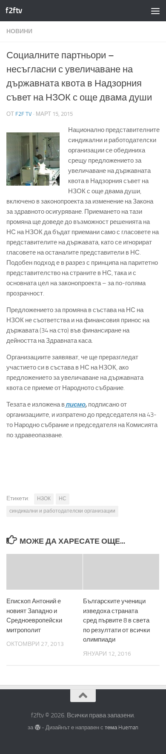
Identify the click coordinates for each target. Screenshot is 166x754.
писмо (75, 404)
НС (62, 499)
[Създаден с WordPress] (37, 727)
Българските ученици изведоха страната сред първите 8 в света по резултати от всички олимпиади (116, 620)
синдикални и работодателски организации (62, 511)
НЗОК (44, 499)
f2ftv (14, 10)
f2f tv (23, 114)
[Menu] (155, 10)
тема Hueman (121, 727)
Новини (19, 31)
